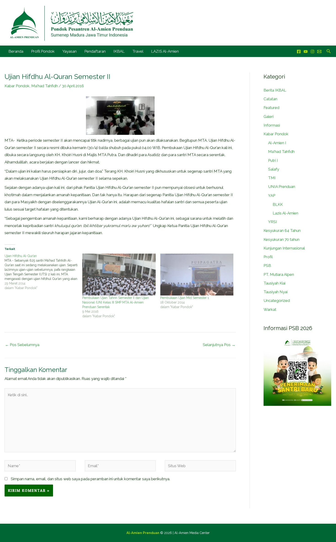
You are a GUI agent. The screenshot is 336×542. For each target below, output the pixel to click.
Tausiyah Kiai (274, 283)
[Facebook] (299, 51)
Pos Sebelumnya (22, 344)
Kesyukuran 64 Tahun (282, 230)
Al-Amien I (277, 143)
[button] (328, 51)
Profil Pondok (43, 51)
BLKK (278, 204)
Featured (271, 107)
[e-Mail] (319, 51)
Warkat (270, 309)
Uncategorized (277, 300)
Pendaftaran (95, 51)
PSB (267, 265)
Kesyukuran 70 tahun (281, 239)
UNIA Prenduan (281, 186)
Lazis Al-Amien (285, 213)
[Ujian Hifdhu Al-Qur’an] (43, 272)
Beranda (15, 51)
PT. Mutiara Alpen (279, 274)
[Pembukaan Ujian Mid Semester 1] (196, 274)
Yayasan (69, 51)
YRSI (272, 222)
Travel (137, 51)
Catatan (270, 99)
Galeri (269, 116)
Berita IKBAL (275, 90)
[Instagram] (312, 51)
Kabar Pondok (17, 86)
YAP (271, 195)
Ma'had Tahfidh (44, 86)
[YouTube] (306, 51)
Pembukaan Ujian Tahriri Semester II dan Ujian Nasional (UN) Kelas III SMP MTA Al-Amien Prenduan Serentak (115, 302)
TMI (272, 178)
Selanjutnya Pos (219, 344)
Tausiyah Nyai (276, 292)
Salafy (273, 169)
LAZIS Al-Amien (165, 51)
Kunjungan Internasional (284, 248)
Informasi (272, 125)
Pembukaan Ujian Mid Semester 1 (184, 298)
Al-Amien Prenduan (142, 533)
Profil (268, 257)
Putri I (273, 160)
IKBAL (119, 51)
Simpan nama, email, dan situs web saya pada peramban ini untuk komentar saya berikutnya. (90, 479)
